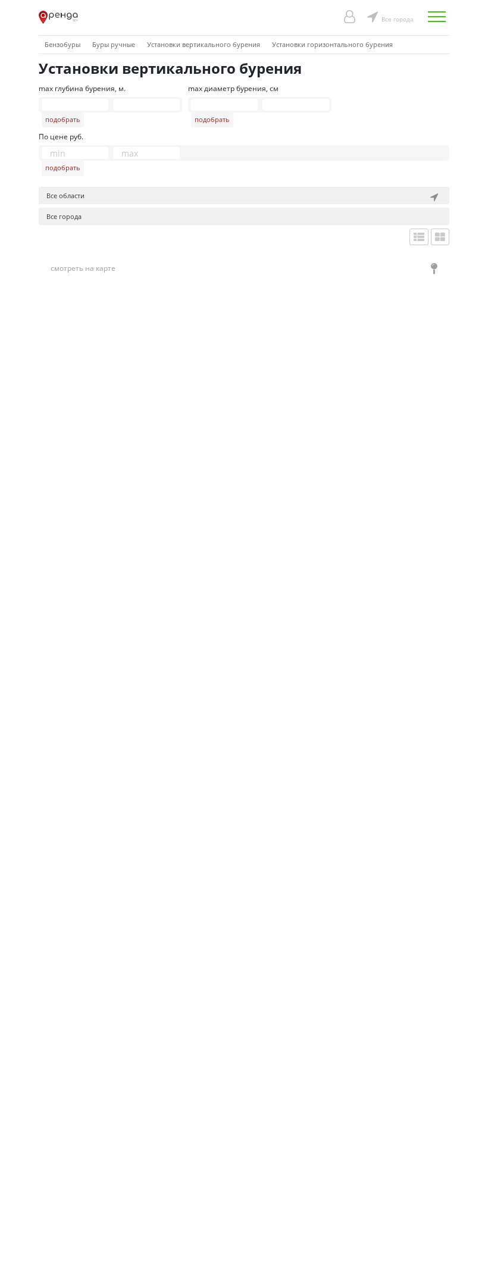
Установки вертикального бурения (203, 44)
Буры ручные (113, 44)
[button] (244, 195)
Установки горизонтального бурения (332, 44)
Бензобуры (62, 44)
